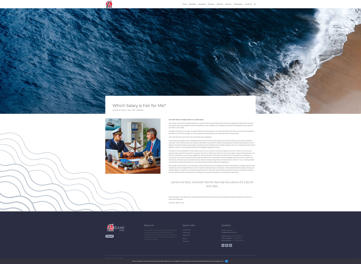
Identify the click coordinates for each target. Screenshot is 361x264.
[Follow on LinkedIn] (230, 245)
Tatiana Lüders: (226, 236)
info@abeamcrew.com (229, 232)
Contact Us (248, 4)
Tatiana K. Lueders (120, 110)
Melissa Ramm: (226, 240)
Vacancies (186, 235)
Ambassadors (238, 4)
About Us (228, 4)
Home (185, 4)
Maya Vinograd (226, 238)
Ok (226, 261)
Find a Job (211, 4)
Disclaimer (110, 236)
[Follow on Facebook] (222, 245)
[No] (359, 261)
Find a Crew (187, 230)
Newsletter (192, 4)
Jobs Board (202, 4)
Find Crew (220, 4)
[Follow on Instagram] (226, 245)
